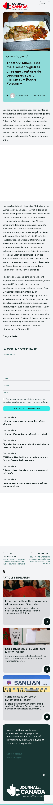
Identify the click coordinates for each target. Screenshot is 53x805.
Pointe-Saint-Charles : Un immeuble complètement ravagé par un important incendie (39, 560)
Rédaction (23, 96)
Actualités (13, 56)
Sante (23, 56)
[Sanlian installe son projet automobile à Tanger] (26, 683)
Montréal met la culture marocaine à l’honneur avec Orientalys (26, 602)
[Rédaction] (13, 95)
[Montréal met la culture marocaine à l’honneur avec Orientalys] (26, 588)
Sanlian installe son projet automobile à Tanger (20, 698)
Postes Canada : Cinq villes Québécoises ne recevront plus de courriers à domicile (14, 561)
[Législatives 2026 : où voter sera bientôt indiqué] (26, 636)
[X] (44, 775)
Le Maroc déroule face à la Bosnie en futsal (25, 434)
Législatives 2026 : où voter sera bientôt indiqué (25, 650)
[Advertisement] (26, 173)
